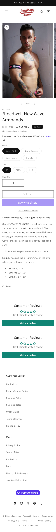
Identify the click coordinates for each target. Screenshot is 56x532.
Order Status (12, 411)
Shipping (5, 131)
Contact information (29, 525)
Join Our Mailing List (16, 480)
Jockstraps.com (16, 516)
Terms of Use (12, 452)
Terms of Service (14, 418)
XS (8, 171)
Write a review (28, 323)
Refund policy (13, 425)
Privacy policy (13, 521)
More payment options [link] (28, 210)
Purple (31, 158)
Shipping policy (44, 521)
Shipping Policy (14, 397)
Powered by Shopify (31, 516)
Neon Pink (13, 151)
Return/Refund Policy (17, 391)
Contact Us (11, 384)
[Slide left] (21, 103)
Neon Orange (33, 151)
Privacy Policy (13, 445)
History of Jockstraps (17, 473)
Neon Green (13, 158)
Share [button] (8, 286)
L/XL (33, 171)
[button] (6, 11)
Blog (8, 466)
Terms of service (28, 521)
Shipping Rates (13, 404)
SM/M (20, 171)
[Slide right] (34, 103)
